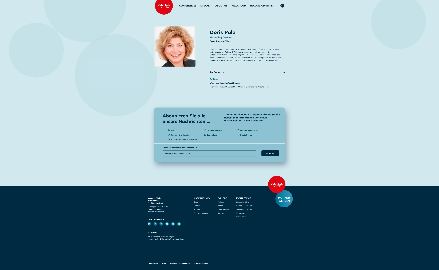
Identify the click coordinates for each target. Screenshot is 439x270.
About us (221, 5)
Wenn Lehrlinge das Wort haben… (225, 83)
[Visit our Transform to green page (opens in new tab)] (179, 224)
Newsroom (239, 5)
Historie (197, 206)
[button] (282, 6)
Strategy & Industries (244, 209)
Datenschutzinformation (180, 263)
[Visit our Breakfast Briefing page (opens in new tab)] (173, 224)
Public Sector (241, 217)
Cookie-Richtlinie (201, 263)
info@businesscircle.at (155, 212)
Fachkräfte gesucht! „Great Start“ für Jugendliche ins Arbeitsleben (239, 87)
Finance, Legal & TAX (244, 206)
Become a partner (262, 5)
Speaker (205, 5)
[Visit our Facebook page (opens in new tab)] (161, 224)
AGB (164, 263)
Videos (220, 206)
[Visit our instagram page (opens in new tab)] (155, 224)
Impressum (153, 263)
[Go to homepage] (276, 184)
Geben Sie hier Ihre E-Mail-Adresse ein (180, 148)
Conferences (187, 5)
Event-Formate (223, 209)
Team (196, 202)
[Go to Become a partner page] (284, 198)
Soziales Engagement (202, 213)
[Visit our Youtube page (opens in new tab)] (167, 224)
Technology (240, 213)
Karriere (197, 209)
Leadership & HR (242, 202)
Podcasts (221, 202)
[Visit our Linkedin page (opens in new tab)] (149, 224)
